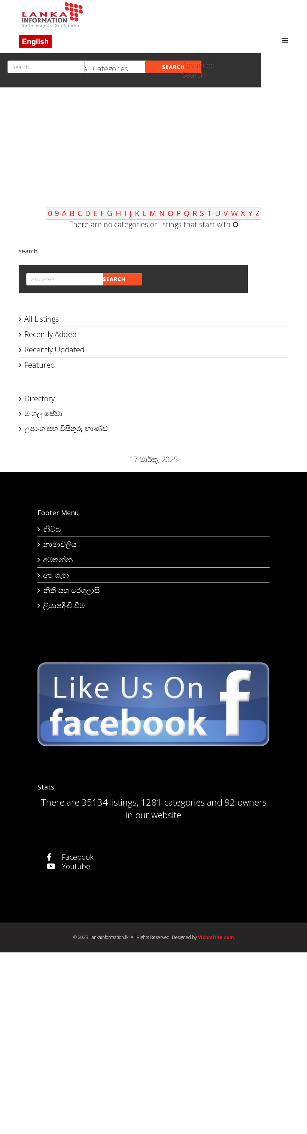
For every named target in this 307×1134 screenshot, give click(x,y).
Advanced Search (198, 70)
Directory (39, 398)
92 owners (246, 802)
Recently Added (50, 334)
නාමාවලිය (59, 544)
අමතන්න (58, 559)
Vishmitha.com (216, 937)
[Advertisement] (153, 154)
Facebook (77, 857)
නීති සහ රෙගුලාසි (71, 590)
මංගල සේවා (43, 413)
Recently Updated (54, 349)
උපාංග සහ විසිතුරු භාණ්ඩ (66, 428)
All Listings (41, 319)
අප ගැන (56, 575)
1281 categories (173, 802)
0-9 (53, 213)
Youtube (75, 866)
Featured (39, 365)
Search (173, 66)
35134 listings (109, 802)
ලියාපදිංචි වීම (64, 605)
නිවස (52, 529)
